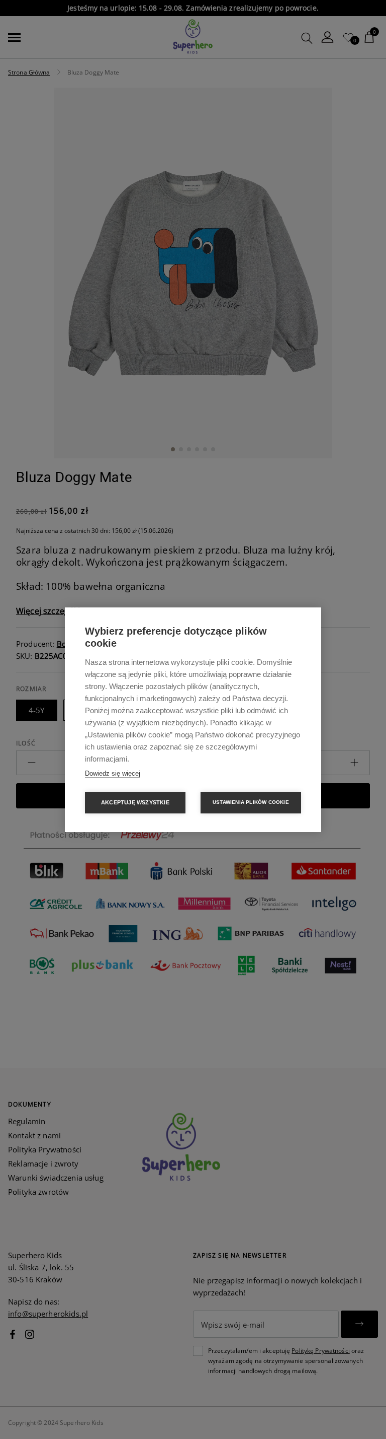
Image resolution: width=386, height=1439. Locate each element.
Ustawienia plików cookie (251, 802)
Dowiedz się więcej (112, 773)
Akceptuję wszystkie (135, 802)
